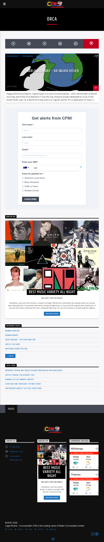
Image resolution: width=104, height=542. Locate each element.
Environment (42, 56)
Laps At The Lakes (12, 344)
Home (10, 529)
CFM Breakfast (12, 56)
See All (11, 356)
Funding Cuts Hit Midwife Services (19, 379)
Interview (63, 56)
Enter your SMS (29, 162)
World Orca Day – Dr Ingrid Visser (52, 71)
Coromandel (27, 56)
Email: (25, 149)
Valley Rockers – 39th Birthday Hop (20, 340)
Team (30, 529)
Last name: (27, 137)
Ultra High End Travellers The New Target (23, 384)
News (72, 56)
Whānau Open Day (12, 331)
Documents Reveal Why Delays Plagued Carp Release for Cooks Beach (33, 370)
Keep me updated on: (32, 174)
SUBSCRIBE (30, 199)
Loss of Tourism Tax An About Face (19, 375)
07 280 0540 (15, 447)
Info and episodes (52, 313)
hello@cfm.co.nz (16, 451)
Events (53, 56)
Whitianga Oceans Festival (16, 349)
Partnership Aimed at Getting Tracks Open (23, 388)
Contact (41, 529)
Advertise (52, 529)
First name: (27, 125)
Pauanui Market (12, 335)
